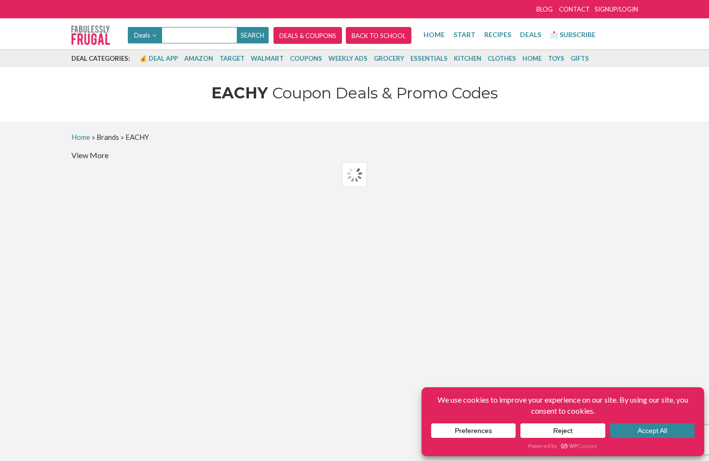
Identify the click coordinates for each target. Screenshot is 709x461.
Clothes (502, 58)
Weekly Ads (348, 58)
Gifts (580, 58)
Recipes (497, 34)
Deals (530, 34)
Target (232, 58)
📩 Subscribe (573, 34)
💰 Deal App (158, 58)
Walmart (267, 58)
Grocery (389, 58)
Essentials (429, 58)
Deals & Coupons (307, 36)
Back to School (379, 36)
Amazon (198, 58)
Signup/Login (616, 9)
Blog (544, 9)
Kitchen (467, 58)
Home (434, 34)
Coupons (306, 58)
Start (464, 34)
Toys (556, 58)
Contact (574, 9)
